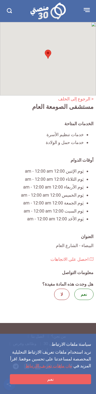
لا (62, 294)
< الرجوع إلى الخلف (76, 98)
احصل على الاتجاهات (70, 259)
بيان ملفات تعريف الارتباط (48, 365)
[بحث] (9, 10)
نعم (50, 379)
